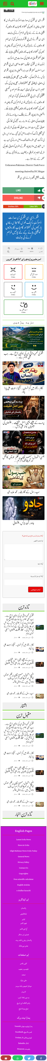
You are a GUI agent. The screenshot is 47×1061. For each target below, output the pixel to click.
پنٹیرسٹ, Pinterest (23, 1049)
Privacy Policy (23, 862)
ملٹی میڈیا (23, 980)
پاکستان (23, 908)
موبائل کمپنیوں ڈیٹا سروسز (24, 986)
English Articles (23, 885)
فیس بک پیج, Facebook (23, 1032)
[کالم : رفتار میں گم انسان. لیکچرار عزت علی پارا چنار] (40, 649)
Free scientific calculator (23, 879)
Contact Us (23, 868)
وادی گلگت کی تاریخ (23, 1003)
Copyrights (23, 873)
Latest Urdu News (23, 839)
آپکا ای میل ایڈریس (37, 576)
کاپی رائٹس (23, 963)
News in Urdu (23, 845)
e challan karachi (24, 890)
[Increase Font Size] (9, 248)
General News (23, 856)
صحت (23, 975)
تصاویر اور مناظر (23, 934)
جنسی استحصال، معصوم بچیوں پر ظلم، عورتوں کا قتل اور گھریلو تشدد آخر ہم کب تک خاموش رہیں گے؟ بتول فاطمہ (19, 678)
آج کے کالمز (23, 929)
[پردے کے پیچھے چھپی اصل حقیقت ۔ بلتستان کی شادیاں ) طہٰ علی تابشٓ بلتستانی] (40, 664)
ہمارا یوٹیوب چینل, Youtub (23, 1026)
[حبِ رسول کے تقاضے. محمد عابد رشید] (40, 696)
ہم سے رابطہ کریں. (23, 997)
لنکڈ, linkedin (23, 1043)
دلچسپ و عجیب (24, 969)
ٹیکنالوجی (23, 914)
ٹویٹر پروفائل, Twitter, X (23, 1037)
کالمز (23, 919)
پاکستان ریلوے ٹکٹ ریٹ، (23, 940)
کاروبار (23, 992)
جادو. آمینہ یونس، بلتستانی (23, 523)
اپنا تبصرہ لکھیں (38, 540)
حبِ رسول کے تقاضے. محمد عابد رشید (23, 492)
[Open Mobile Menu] (42, 3)
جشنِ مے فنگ (23, 946)
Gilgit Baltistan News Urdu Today (23, 851)
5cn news (30, 250)
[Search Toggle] (12, 3)
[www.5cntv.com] (32, 3)
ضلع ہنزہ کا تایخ (23, 1009)
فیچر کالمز (23, 923)
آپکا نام (40, 563)
